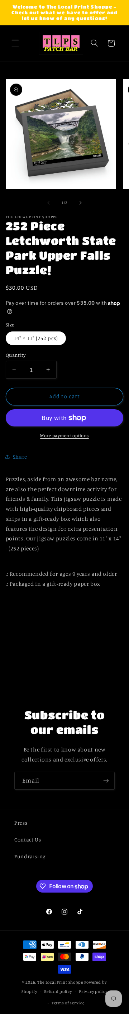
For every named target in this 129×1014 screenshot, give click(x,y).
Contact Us (27, 839)
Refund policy (58, 991)
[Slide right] (81, 203)
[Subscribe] (106, 780)
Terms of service (68, 1002)
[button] (15, 43)
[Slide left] (48, 203)
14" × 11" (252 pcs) (36, 338)
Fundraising (30, 856)
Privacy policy (93, 991)
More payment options (64, 435)
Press (20, 823)
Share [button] (20, 457)
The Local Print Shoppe (60, 982)
